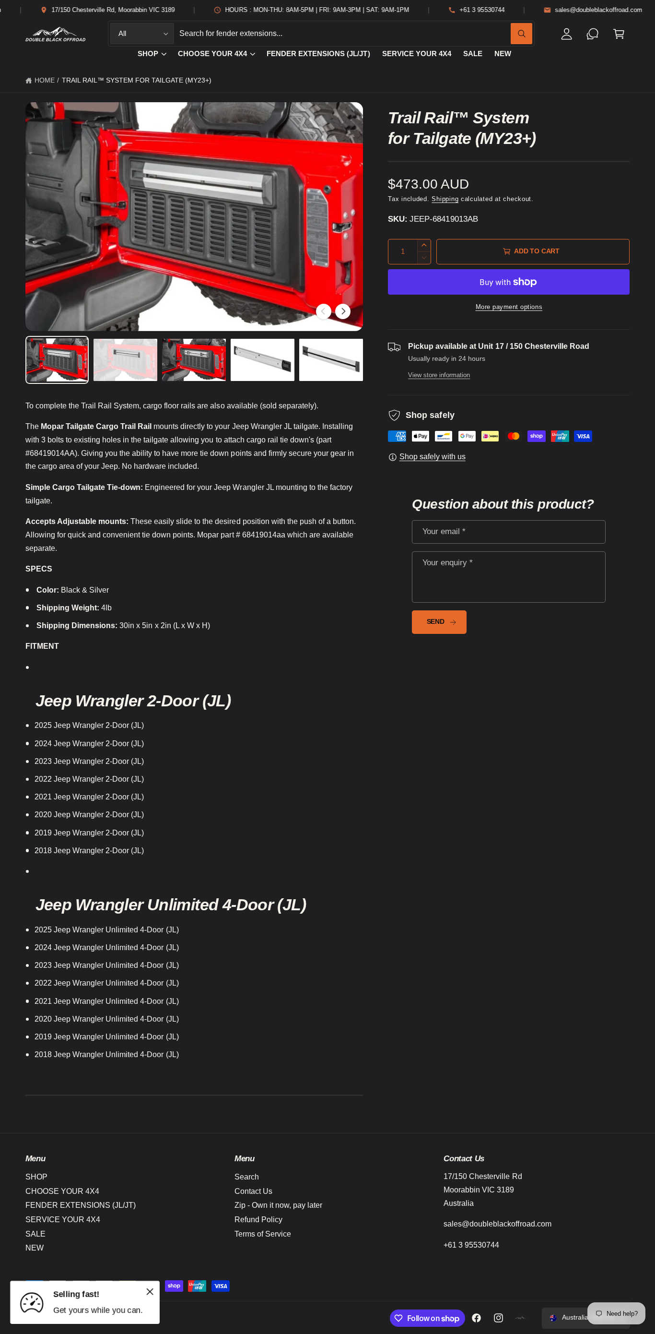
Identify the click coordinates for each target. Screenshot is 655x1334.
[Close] (150, 1291)
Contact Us (253, 1191)
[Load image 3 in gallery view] (193, 360)
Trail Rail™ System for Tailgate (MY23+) (137, 80)
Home (45, 80)
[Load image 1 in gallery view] (57, 360)
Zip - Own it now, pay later (278, 1205)
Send (435, 621)
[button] (619, 34)
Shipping (445, 199)
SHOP (148, 54)
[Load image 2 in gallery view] (125, 360)
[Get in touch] (593, 34)
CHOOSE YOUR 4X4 (212, 54)
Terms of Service (262, 1234)
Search (246, 1177)
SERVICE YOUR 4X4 (62, 1219)
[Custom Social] (521, 1318)
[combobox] (356, 34)
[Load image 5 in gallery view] (331, 360)
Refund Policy (258, 1219)
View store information (439, 375)
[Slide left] (323, 311)
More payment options (509, 307)
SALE (35, 1234)
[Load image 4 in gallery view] (262, 360)
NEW (34, 1248)
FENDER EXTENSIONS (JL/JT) (80, 1205)
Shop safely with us (432, 457)
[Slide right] (343, 311)
